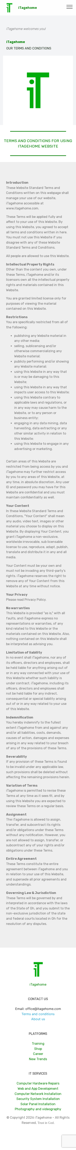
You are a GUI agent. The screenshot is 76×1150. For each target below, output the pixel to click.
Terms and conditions (38, 1014)
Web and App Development (38, 1089)
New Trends (38, 1059)
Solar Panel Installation (38, 1104)
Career (38, 1054)
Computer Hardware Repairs (38, 1083)
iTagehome (27, 8)
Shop (38, 1049)
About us (38, 1019)
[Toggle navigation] (69, 6)
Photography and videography (38, 1109)
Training (38, 1043)
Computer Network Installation (38, 1094)
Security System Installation (38, 1099)
